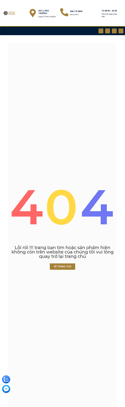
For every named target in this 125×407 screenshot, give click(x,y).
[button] (4, 31)
